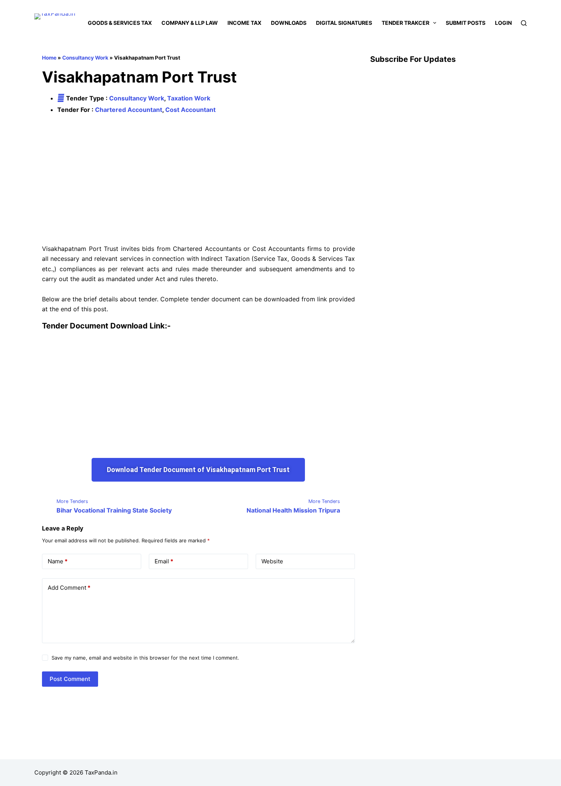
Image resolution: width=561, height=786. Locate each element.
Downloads (288, 22)
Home (49, 58)
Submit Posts (465, 22)
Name (58, 561)
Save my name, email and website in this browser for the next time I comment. (145, 658)
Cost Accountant (190, 109)
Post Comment (70, 678)
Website (272, 561)
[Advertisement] (198, 179)
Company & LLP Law (189, 22)
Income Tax (244, 22)
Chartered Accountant (128, 109)
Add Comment (69, 587)
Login (503, 22)
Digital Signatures (344, 22)
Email (164, 561)
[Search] (524, 23)
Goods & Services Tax (120, 22)
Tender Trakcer (405, 22)
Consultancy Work (85, 58)
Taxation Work (188, 98)
